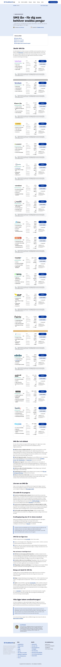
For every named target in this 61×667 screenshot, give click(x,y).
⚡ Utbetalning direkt (53, 2)
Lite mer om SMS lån (19, 41)
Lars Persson (21, 27)
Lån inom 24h (34, 644)
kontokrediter (33, 582)
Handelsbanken (22, 460)
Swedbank (42, 458)
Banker (34, 2)
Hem (19, 2)
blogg (19, 647)
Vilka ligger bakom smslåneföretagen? (23, 43)
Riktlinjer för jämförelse (22, 654)
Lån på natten (34, 655)
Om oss (19, 657)
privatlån (28, 539)
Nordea (14, 460)
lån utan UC (21, 52)
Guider (42, 2)
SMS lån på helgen (36, 500)
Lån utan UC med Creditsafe (37, 652)
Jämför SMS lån (19, 38)
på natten (31, 502)
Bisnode (28, 523)
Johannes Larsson (40, 27)
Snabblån (14, 5)
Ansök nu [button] (42, 61)
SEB (17, 460)
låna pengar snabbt (30, 489)
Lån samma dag (17, 168)
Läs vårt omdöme (42, 64)
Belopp (38, 2)
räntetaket (18, 591)
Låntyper (30, 2)
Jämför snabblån (24, 2)
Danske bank (29, 460)
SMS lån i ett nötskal (20, 40)
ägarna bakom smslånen (18, 618)
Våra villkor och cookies (22, 652)
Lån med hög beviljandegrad (37, 654)
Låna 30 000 (17, 360)
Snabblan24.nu (20, 644)
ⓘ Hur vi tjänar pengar (44, 5)
